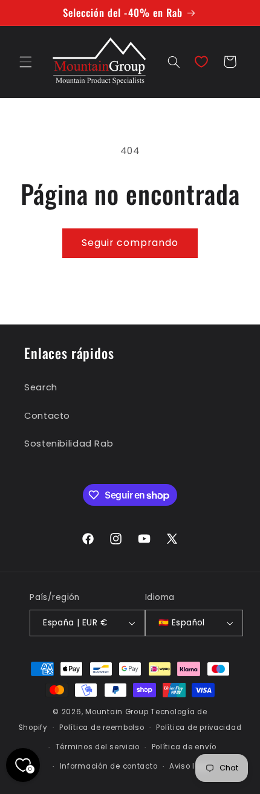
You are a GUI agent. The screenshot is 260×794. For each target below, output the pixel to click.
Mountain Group (116, 712)
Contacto (47, 416)
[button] (25, 62)
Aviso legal (190, 766)
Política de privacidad (198, 727)
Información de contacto (109, 766)
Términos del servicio (98, 747)
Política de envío (184, 747)
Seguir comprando (130, 243)
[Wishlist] (201, 62)
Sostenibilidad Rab (68, 443)
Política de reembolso (101, 727)
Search (40, 387)
